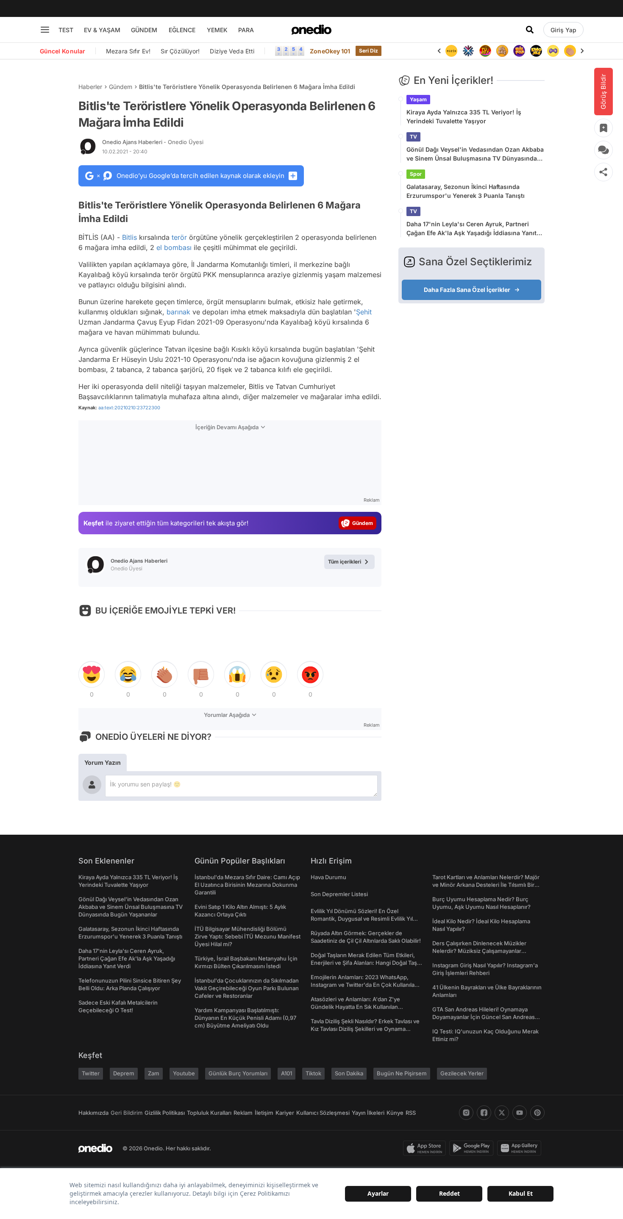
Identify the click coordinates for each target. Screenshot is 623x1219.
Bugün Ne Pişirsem (402, 1073)
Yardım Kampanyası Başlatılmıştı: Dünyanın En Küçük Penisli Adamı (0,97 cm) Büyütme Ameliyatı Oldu (245, 1018)
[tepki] (91, 674)
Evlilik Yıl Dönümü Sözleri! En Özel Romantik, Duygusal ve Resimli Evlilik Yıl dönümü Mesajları (362, 919)
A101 (286, 1073)
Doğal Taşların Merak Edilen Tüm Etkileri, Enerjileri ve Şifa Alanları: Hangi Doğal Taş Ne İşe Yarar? (364, 963)
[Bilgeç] (502, 51)
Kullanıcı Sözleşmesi (323, 1112)
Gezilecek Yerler (462, 1073)
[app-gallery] (521, 1148)
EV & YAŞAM (102, 29)
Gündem (120, 86)
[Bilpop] (519, 51)
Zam (153, 1073)
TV (413, 136)
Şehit (364, 312)
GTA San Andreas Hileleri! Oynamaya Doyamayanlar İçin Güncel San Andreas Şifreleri (483, 1017)
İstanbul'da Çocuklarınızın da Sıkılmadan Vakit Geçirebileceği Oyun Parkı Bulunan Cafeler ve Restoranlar (247, 988)
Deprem (123, 1073)
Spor (416, 174)
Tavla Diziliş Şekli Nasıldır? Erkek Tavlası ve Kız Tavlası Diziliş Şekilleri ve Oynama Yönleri (365, 1029)
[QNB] (468, 51)
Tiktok (313, 1073)
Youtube (184, 1073)
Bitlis (129, 237)
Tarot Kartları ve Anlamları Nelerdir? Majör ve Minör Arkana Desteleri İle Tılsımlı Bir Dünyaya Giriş (486, 885)
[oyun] (553, 51)
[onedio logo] (311, 29)
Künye (395, 1112)
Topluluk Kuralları (209, 1112)
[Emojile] (536, 51)
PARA (246, 29)
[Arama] (530, 29)
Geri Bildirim (126, 1112)
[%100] (451, 51)
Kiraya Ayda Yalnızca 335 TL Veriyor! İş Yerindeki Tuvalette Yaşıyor (463, 116)
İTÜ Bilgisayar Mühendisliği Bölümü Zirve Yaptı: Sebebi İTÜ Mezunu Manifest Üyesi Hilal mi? (247, 936)
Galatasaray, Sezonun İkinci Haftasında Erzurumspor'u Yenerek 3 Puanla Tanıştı (465, 191)
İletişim (264, 1112)
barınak (178, 312)
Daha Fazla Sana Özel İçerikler (467, 289)
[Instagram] (466, 1112)
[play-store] (473, 1148)
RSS (411, 1112)
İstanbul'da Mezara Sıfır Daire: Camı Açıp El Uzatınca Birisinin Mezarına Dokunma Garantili (247, 885)
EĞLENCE (182, 29)
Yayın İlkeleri (368, 1112)
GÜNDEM (144, 29)
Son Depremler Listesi (339, 894)
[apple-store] (426, 1148)
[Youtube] (519, 1112)
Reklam (243, 1112)
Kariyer (284, 1112)
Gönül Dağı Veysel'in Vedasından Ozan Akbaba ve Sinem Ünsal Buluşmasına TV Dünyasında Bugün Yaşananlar (475, 154)
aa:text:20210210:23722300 (129, 408)
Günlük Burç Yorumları (238, 1073)
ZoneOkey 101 (330, 51)
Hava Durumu (328, 877)
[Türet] (485, 51)
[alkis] (570, 51)
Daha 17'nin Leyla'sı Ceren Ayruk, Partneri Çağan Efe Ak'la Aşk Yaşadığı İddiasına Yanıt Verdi (471, 228)
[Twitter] (502, 1112)
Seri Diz (368, 50)
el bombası (174, 247)
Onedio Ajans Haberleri (152, 142)
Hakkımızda (93, 1112)
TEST (65, 29)
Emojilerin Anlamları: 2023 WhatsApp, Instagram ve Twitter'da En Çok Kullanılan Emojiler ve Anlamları (364, 985)
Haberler (90, 86)
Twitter (91, 1073)
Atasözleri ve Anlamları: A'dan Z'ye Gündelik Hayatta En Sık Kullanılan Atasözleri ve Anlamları (355, 1007)
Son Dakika (349, 1073)
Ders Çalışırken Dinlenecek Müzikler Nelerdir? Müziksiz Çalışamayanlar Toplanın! (479, 951)
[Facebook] (484, 1112)
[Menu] (44, 29)
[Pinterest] (537, 1112)
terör (179, 237)
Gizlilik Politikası (165, 1112)
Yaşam (418, 99)
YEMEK (217, 29)
